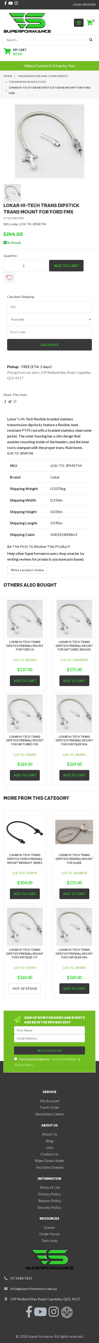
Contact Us (49, 1154)
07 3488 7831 (21, 1278)
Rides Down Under (49, 1160)
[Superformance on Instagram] (54, 1314)
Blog (49, 1140)
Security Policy (49, 1207)
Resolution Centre (49, 1114)
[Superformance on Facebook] (29, 1314)
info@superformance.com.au (33, 1289)
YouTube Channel (49, 1167)
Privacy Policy (23, 1065)
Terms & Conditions (63, 1059)
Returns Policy (49, 1200)
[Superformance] (27, 22)
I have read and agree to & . (47, 1062)
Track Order (49, 1107)
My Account (49, 1101)
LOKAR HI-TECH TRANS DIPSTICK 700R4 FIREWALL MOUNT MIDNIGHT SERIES (25, 859)
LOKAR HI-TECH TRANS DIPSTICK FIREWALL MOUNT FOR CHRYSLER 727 (25, 953)
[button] (9, 277)
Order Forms (49, 1234)
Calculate (49, 345)
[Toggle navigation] (79, 23)
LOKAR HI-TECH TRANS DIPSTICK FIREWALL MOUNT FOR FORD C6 (25, 645)
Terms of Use (49, 1187)
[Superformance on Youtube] (40, 1314)
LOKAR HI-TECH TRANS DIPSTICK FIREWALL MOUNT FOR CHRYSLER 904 (74, 740)
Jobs (49, 1147)
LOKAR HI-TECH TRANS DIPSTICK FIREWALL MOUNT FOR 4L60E (74, 859)
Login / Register (84, 4)
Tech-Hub (49, 1240)
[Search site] (91, 40)
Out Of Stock (24, 988)
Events (49, 1227)
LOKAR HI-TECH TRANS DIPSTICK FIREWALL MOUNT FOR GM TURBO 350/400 (74, 645)
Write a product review (27, 570)
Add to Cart (66, 265)
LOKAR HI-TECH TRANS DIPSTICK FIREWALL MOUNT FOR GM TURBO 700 (25, 740)
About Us (49, 1134)
